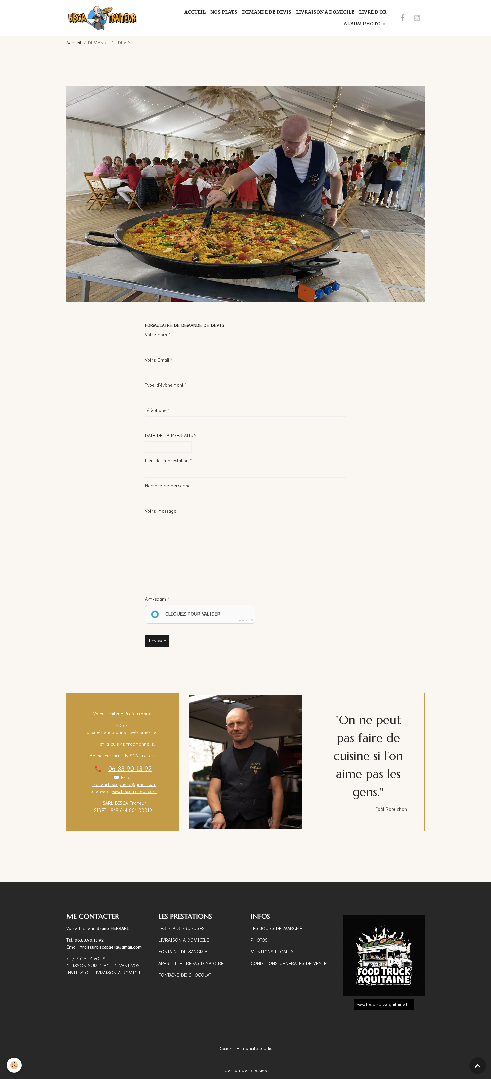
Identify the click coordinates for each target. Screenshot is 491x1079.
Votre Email (157, 360)
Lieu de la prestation (167, 461)
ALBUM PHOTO (363, 24)
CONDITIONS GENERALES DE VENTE (289, 963)
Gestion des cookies (245, 1070)
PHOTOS (259, 940)
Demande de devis (266, 12)
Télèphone (156, 410)
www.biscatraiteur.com (134, 791)
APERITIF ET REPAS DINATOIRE (191, 963)
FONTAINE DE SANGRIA (182, 952)
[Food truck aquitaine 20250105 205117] (384, 956)
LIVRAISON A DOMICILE (183, 940)
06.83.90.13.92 (89, 940)
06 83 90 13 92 (130, 769)
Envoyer (157, 641)
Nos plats (223, 12)
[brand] (102, 18)
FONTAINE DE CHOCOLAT (184, 975)
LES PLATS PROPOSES (181, 928)
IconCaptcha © (244, 620)
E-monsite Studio (255, 1048)
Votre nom (156, 335)
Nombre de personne (168, 486)
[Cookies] (14, 1065)
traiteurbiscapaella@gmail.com (124, 784)
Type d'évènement (164, 385)
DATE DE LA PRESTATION (171, 435)
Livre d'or (372, 12)
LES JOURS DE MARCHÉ (276, 928)
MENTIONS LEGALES (272, 952)
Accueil (195, 12)
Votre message (160, 511)
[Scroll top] (477, 1065)
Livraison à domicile (325, 12)
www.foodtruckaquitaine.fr (383, 1004)
